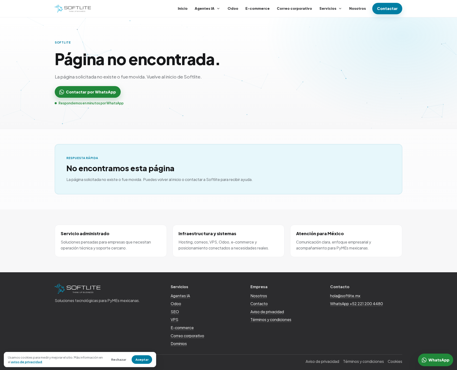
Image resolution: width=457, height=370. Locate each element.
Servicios (327, 8)
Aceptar (142, 359)
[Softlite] (73, 9)
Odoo (233, 8)
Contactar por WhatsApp (91, 91)
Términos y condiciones (270, 319)
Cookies (395, 361)
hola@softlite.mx (345, 295)
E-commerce (257, 8)
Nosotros (357, 8)
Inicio (183, 8)
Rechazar (118, 359)
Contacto (259, 303)
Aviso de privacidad (267, 311)
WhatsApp (438, 359)
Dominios (179, 343)
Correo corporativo (294, 8)
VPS (174, 319)
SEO (175, 311)
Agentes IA (204, 8)
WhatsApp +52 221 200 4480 (356, 303)
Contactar (387, 8)
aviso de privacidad (26, 362)
